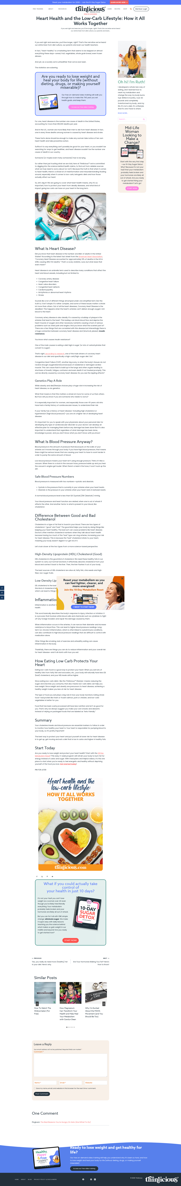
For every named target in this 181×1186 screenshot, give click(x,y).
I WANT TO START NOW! (83, 607)
